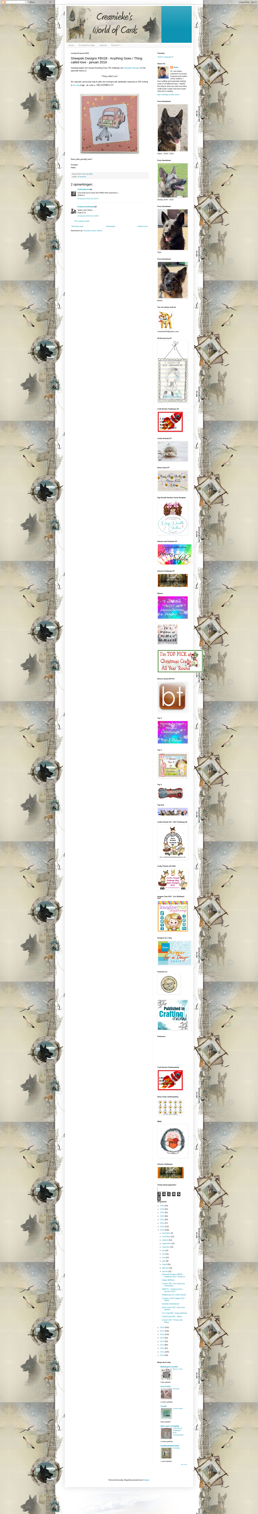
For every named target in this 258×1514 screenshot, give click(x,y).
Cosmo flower (178, 1408)
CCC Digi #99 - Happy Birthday (174, 1313)
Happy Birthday (168, 1280)
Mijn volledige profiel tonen (168, 95)
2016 (162, 1334)
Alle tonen (184, 1464)
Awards (103, 45)
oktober (165, 1240)
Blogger (146, 1480)
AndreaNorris (83, 189)
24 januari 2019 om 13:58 (87, 216)
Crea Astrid (165, 1386)
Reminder (176, 1448)
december (166, 1233)
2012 (162, 1348)
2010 (162, 1355)
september (166, 1243)
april (164, 1261)
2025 (162, 1209)
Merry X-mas (177, 1369)
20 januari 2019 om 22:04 (87, 199)
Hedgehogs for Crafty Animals (174, 1295)
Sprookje (176, 1389)
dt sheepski (82, 176)
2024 (162, 1212)
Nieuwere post (77, 226)
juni (164, 1254)
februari (165, 1268)
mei (164, 1258)
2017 (162, 1331)
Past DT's (115, 45)
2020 (162, 1227)
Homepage (110, 226)
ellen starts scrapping (170, 1426)
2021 (162, 1223)
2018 (162, 1327)
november (166, 1236)
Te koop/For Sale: (87, 45)
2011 (162, 1352)
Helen (175, 67)
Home (71, 45)
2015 (162, 1338)
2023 (162, 1216)
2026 (162, 1206)
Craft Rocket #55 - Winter (172, 1317)
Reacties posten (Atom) (92, 231)
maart (164, 1264)
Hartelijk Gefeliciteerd (170, 1304)
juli (163, 1250)
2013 (162, 1345)
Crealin (164, 1406)
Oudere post (143, 226)
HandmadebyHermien (170, 1446)
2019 (162, 1230)
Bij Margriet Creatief (169, 1367)
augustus (166, 1247)
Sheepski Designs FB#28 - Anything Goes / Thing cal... (174, 1275)
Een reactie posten (82, 221)
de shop (76, 85)
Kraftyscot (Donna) (85, 207)
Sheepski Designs (132, 68)
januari (165, 1271)
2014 (162, 1341)
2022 (162, 1220)
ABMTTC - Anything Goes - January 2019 (172, 1290)
